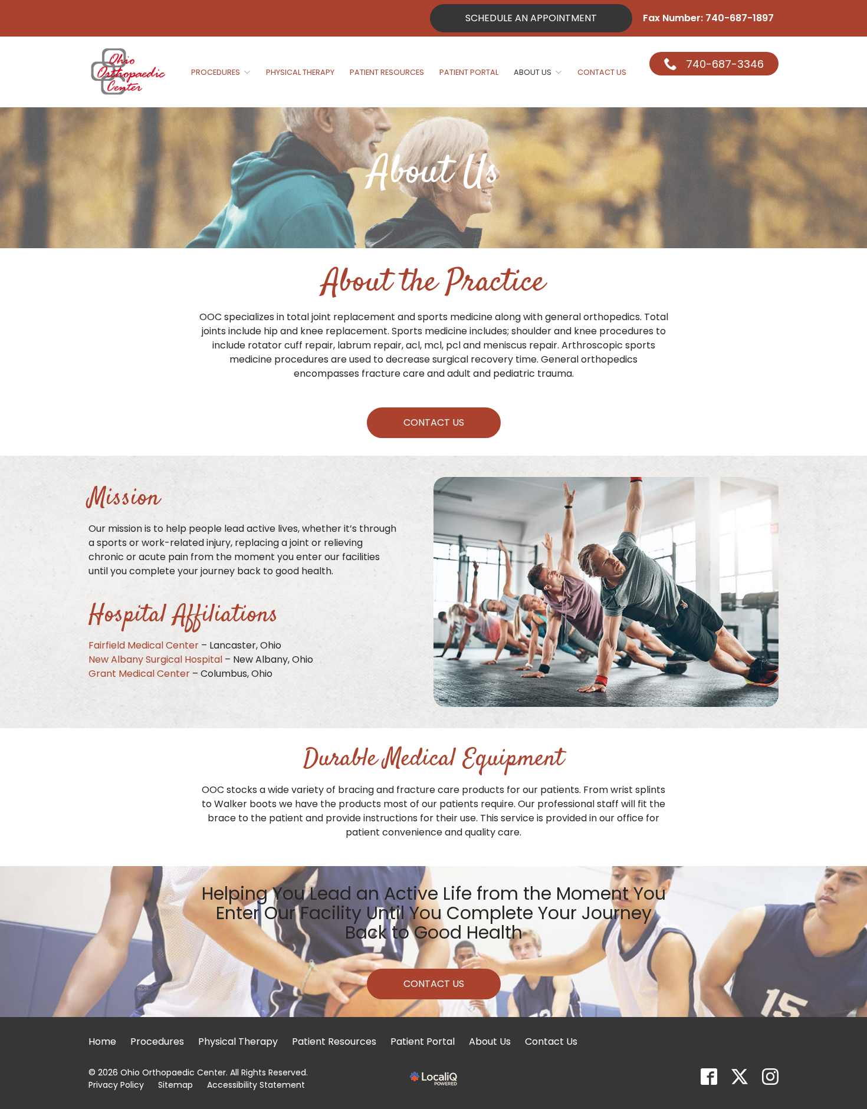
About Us (532, 72)
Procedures (215, 72)
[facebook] (709, 1076)
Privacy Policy (116, 1085)
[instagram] (770, 1076)
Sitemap (175, 1085)
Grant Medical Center (139, 673)
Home (102, 1041)
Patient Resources (387, 72)
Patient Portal (468, 72)
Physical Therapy (300, 72)
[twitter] (739, 1076)
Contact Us (601, 72)
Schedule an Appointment (531, 18)
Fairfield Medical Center (143, 645)
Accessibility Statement (256, 1085)
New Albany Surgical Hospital (155, 659)
